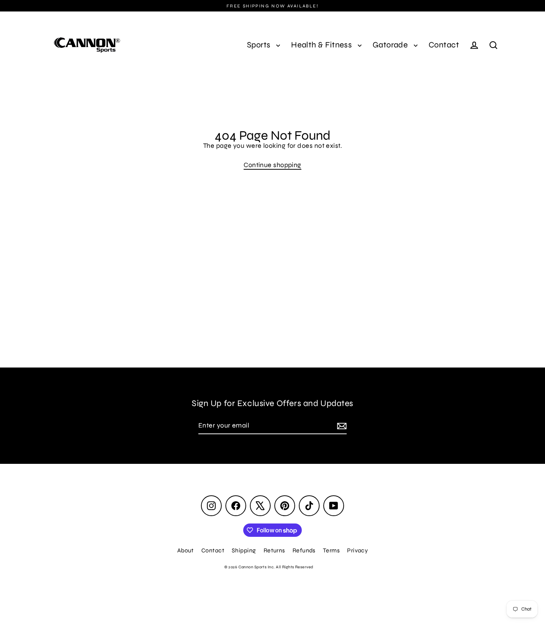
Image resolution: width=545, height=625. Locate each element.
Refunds (304, 550)
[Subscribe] (341, 426)
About (185, 550)
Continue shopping (272, 165)
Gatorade (391, 45)
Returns (274, 550)
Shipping (244, 550)
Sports (259, 45)
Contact (444, 45)
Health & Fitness (322, 45)
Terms (331, 550)
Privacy (357, 550)
